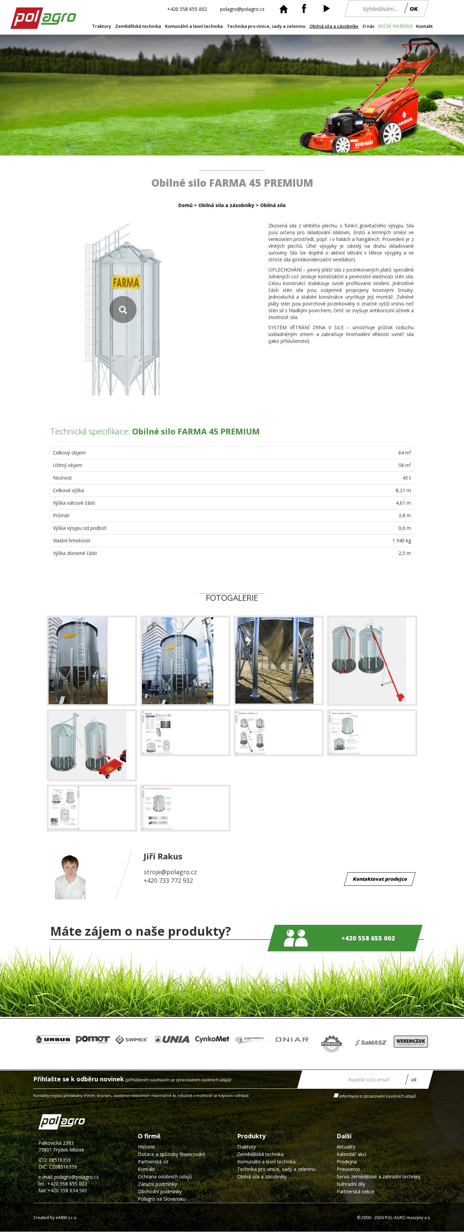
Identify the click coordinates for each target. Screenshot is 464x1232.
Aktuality (346, 1146)
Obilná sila (273, 205)
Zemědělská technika (138, 26)
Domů (185, 205)
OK (414, 9)
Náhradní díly (351, 1184)
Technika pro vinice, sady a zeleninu (266, 26)
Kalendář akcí (351, 1154)
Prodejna (347, 1161)
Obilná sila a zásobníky (333, 26)
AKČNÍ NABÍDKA (395, 26)
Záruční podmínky (157, 1184)
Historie (146, 1146)
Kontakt (424, 26)
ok (413, 1079)
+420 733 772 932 (168, 880)
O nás (368, 26)
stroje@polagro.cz (170, 872)
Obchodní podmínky (160, 1191)
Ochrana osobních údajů (165, 1176)
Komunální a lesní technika (194, 26)
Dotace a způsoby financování (171, 1154)
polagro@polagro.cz (242, 9)
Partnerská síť (153, 1161)
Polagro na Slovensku (161, 1199)
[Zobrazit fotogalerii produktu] (123, 309)
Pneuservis (348, 1169)
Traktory (101, 26)
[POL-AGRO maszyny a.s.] (39, 26)
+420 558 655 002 (187, 9)
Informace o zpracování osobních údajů (377, 1096)
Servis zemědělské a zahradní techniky (379, 1176)
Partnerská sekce (355, 1191)
